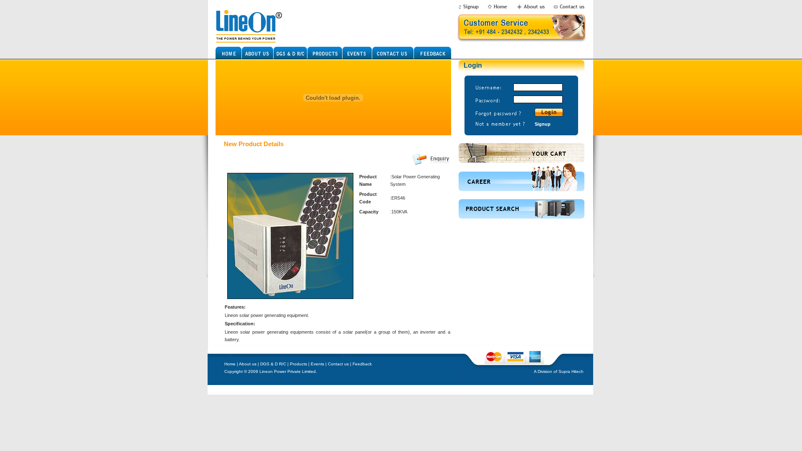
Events (317, 364)
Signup (543, 124)
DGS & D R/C (273, 364)
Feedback (362, 364)
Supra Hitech (571, 371)
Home (230, 364)
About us (247, 364)
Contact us (338, 364)
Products (298, 364)
